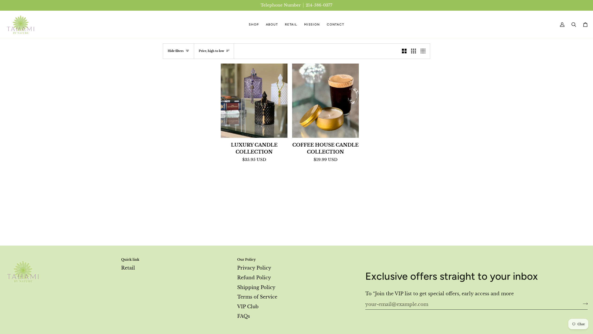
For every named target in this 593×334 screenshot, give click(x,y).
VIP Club (248, 307)
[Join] (584, 304)
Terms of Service (257, 297)
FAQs (243, 316)
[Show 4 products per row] (424, 51)
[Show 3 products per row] (413, 51)
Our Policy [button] (246, 259)
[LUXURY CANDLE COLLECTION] (254, 101)
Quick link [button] (130, 259)
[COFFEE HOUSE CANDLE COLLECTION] (325, 101)
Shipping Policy (256, 287)
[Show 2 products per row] (404, 51)
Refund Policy (254, 278)
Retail (128, 268)
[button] (253, 25)
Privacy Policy (254, 268)
